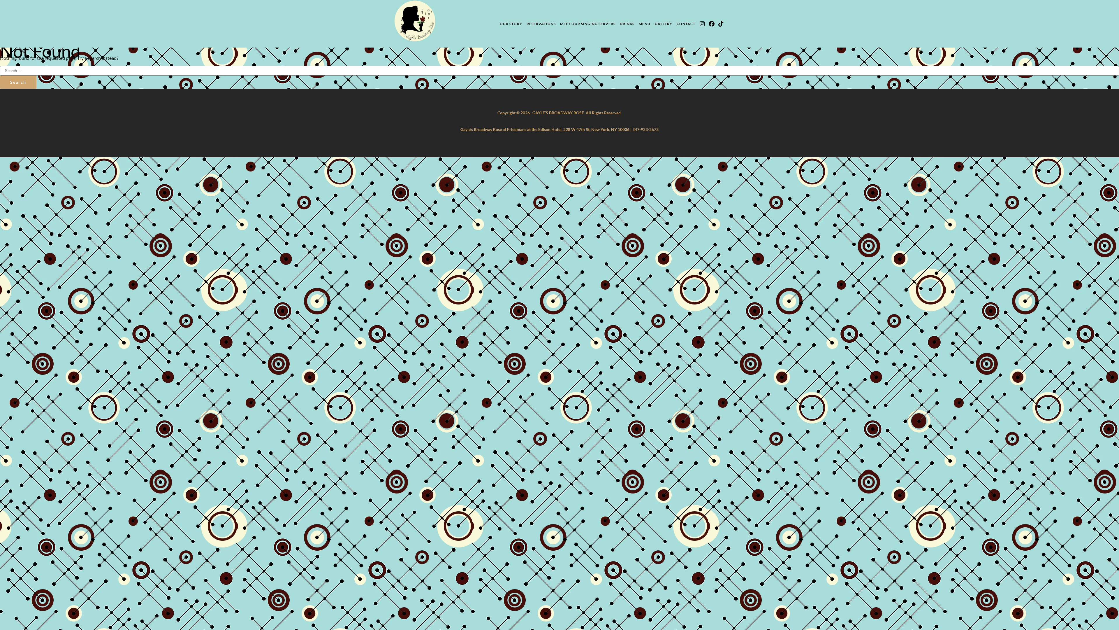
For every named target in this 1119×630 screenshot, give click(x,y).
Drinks (627, 24)
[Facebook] (711, 24)
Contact (686, 24)
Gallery (663, 24)
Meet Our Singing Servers (587, 24)
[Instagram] (702, 24)
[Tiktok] (721, 24)
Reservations (541, 24)
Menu (644, 24)
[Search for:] (559, 70)
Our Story (511, 24)
